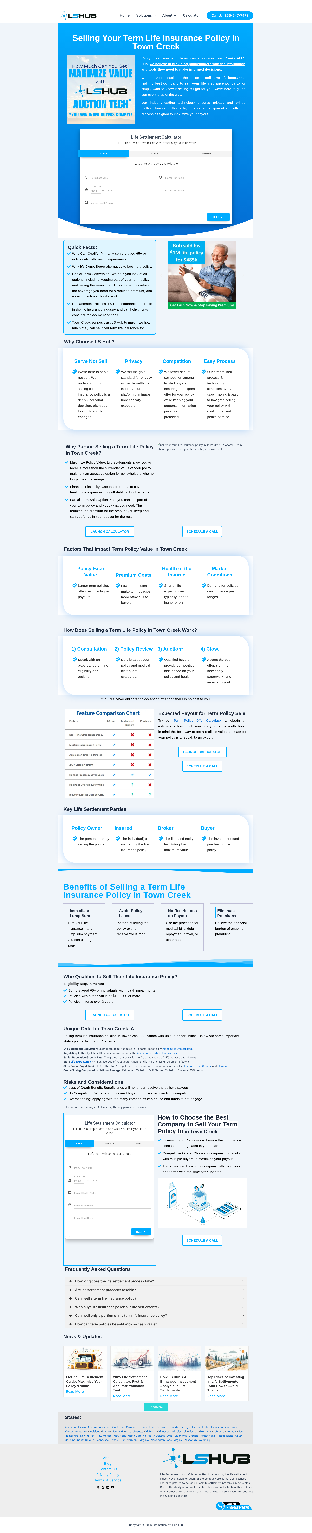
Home (125, 15)
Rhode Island (226, 1435)
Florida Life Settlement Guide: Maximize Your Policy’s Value (84, 1381)
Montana (206, 1431)
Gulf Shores (203, 1066)
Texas (114, 1440)
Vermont (132, 1440)
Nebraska (219, 1431)
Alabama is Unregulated (177, 1048)
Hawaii (196, 1427)
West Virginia (175, 1440)
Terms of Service (107, 1480)
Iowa (234, 1427)
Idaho (206, 1427)
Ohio (170, 1435)
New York (120, 1435)
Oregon (194, 1435)
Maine (106, 1431)
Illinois (215, 1427)
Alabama (71, 1427)
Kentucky (82, 1431)
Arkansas (105, 1427)
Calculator (191, 15)
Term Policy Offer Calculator (198, 720)
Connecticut (147, 1427)
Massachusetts (134, 1431)
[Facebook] (102, 1487)
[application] (154, 15)
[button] (161, 275)
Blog (107, 1463)
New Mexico (105, 1435)
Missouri (193, 1431)
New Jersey (87, 1435)
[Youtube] (112, 1487)
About (167, 15)
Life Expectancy (81, 1061)
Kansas (69, 1431)
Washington (158, 1440)
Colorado (132, 1427)
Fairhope (189, 1066)
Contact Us (108, 1469)
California (118, 1427)
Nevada (231, 1431)
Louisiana (95, 1431)
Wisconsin (191, 1440)
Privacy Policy (108, 1475)
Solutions (144, 15)
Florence (223, 1066)
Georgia (185, 1427)
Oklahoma (181, 1435)
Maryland (117, 1431)
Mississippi (180, 1431)
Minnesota (164, 1431)
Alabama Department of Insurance (158, 1053)
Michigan (151, 1431)
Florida (174, 1427)
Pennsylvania (208, 1435)
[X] (98, 1487)
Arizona (93, 1427)
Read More (75, 1391)
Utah (123, 1440)
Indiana (225, 1427)
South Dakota (86, 1440)
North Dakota (157, 1435)
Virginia (144, 1440)
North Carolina (137, 1435)
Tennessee (103, 1440)
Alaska (82, 1427)
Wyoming (205, 1440)
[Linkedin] (107, 1487)
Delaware (162, 1427)
